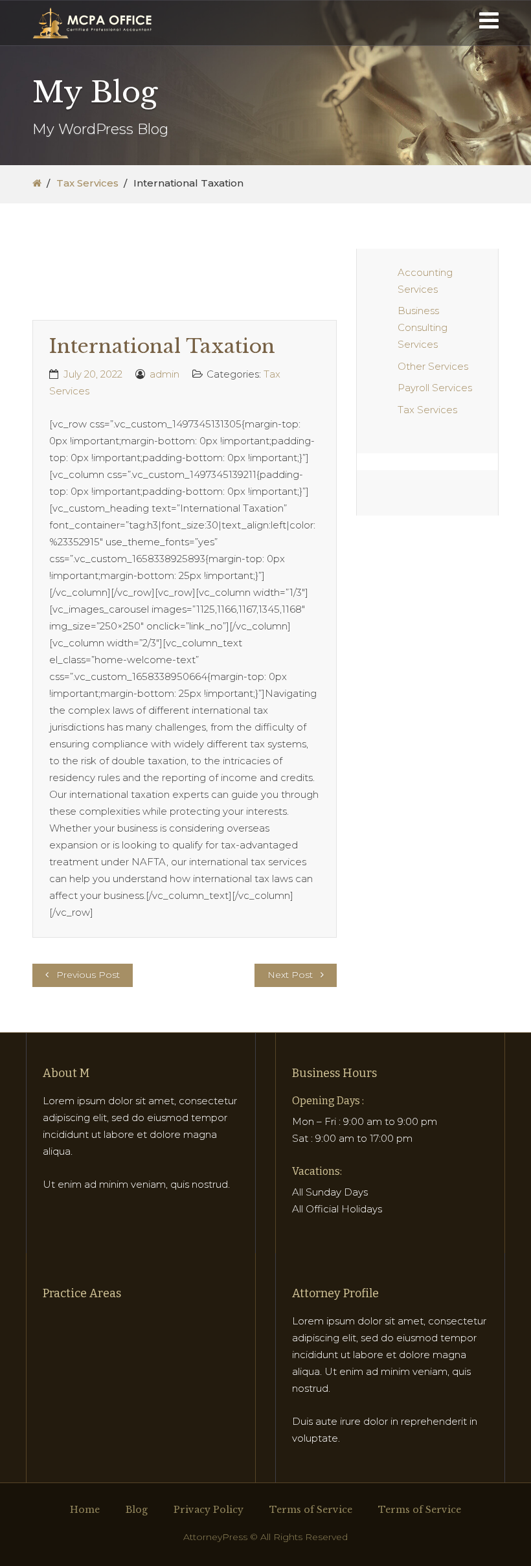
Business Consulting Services (422, 327)
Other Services (433, 366)
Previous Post (88, 975)
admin (164, 374)
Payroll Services (435, 387)
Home (85, 1509)
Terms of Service (310, 1509)
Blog (137, 1509)
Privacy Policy (208, 1509)
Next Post (290, 975)
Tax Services (87, 183)
